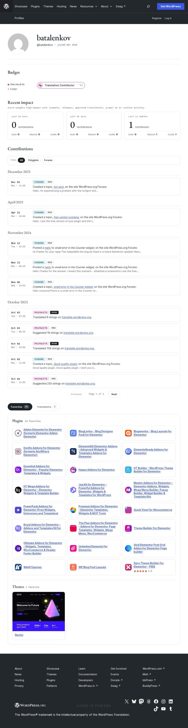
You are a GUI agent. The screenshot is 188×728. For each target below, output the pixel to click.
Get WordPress (171, 6)
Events (115, 674)
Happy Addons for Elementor (97, 469)
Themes (52, 674)
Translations (46, 406)
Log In (168, 18)
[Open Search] (148, 6)
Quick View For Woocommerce (153, 509)
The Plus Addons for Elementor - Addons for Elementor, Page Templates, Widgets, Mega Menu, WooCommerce (98, 528)
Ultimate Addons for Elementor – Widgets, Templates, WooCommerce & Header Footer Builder (43, 548)
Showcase (53, 668)
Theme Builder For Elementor (152, 528)
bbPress (149, 680)
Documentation (88, 674)
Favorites (19, 406)
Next (114, 394)
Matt (147, 674)
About (18, 668)
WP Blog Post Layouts (92, 567)
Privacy (19, 685)
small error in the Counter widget (73, 286)
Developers (86, 680)
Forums (48, 160)
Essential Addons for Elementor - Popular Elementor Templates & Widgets (43, 470)
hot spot (59, 186)
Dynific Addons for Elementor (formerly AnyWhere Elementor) (42, 451)
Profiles (19, 18)
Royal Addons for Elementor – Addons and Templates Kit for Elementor (42, 528)
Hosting (19, 680)
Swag (116, 685)
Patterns (52, 685)
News (18, 674)
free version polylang (66, 217)
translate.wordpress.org (76, 317)
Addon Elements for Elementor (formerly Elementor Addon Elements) (43, 433)
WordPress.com (154, 668)
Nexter (19, 634)
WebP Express (33, 567)
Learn (82, 668)
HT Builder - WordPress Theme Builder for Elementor (153, 469)
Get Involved (118, 668)
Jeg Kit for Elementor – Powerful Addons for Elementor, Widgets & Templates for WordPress (95, 490)
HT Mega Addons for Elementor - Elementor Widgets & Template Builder (41, 490)
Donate (117, 680)
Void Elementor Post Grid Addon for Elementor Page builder (150, 548)
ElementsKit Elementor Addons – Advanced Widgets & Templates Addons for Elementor (98, 451)
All (21, 160)
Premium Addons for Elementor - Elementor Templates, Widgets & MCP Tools (98, 510)
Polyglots (33, 160)
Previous (76, 394)
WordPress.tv (88, 685)
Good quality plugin (65, 363)
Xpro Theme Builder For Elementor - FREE (149, 565)
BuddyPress (151, 685)
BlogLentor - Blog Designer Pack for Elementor (96, 433)
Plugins (51, 680)
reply (48, 247)
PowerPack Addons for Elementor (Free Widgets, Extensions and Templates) (41, 510)
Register (157, 18)
